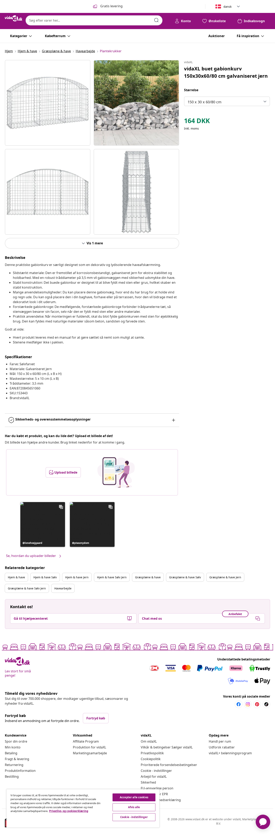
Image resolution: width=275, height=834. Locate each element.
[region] (82, 808)
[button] (42, 524)
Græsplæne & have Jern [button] (225, 577)
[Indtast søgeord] (156, 20)
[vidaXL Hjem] (13, 18)
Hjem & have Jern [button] (77, 577)
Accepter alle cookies (134, 797)
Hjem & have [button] (16, 577)
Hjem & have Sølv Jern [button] (112, 577)
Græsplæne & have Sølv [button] (185, 577)
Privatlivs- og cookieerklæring (68, 811)
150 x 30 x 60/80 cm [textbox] (204, 101)
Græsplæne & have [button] (148, 577)
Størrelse (191, 90)
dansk (227, 6)
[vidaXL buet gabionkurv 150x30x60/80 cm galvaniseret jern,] (47, 102)
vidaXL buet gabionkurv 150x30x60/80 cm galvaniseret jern (226, 72)
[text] (197, 121)
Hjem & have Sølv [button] (45, 577)
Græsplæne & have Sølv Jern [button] (27, 588)
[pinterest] (257, 704)
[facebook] (239, 704)
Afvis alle (134, 807)
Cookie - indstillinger (156, 770)
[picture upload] (116, 472)
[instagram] (248, 704)
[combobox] (94, 20)
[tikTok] (266, 704)
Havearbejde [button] (62, 588)
